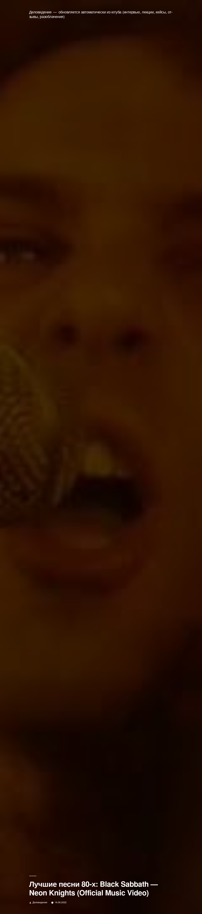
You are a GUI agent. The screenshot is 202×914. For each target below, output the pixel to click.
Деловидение (40, 11)
